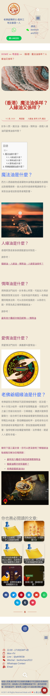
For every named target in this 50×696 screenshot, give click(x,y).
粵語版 (15, 54)
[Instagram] (25, 628)
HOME (4, 54)
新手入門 (37, 119)
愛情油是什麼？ (15, 163)
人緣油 (30, 119)
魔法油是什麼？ (12, 154)
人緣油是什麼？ (15, 157)
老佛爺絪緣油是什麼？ (14, 167)
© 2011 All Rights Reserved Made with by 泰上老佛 (22, 692)
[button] (38, 10)
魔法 (44, 119)
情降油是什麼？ (15, 160)
